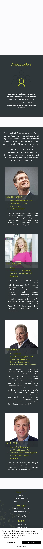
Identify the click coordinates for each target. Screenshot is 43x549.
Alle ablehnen (11, 542)
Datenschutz (21, 527)
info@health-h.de (21, 512)
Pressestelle (21, 516)
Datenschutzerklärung (11, 537)
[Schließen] (40, 530)
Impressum (21, 524)
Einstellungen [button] (21, 546)
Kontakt (21, 505)
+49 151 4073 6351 (23, 509)
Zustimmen (31, 542)
